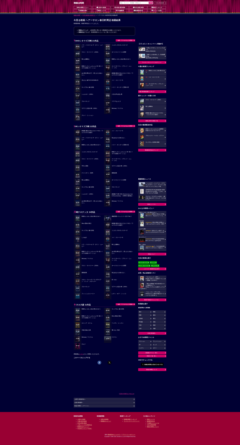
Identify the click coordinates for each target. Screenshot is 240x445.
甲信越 (141, 322)
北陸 (154, 322)
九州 (140, 328)
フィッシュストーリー (88, 293)
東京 (140, 312)
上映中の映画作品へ (79, 399)
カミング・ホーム (87, 323)
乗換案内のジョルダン (114, 434)
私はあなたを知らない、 (119, 137)
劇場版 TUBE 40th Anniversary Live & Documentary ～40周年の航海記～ (122, 195)
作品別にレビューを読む (84, 428)
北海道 (141, 318)
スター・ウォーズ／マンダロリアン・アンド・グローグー (91, 280)
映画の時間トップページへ (81, 406)
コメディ (141, 348)
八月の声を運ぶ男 (117, 94)
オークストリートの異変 (119, 52)
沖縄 (154, 328)
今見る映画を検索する (88, 15)
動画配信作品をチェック (151, 150)
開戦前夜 (114, 173)
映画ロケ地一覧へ (152, 356)
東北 (154, 318)
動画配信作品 (139, 10)
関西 (140, 315)
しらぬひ (84, 237)
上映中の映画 (102, 7)
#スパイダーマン (143, 262)
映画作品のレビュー (83, 426)
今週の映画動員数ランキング (146, 91)
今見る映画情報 (151, 425)
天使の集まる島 (86, 330)
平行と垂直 (85, 166)
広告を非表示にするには (126, 393)
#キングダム (154, 265)
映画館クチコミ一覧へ (152, 352)
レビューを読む (157, 10)
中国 (140, 325)
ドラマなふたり (116, 101)
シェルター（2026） (88, 94)
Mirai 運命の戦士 (87, 223)
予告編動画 (120, 10)
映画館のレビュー (106, 421)
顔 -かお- (114, 279)
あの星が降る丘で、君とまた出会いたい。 (92, 74)
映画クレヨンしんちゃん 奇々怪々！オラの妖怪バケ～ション (92, 67)
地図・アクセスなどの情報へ (125, 40)
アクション (142, 341)
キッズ (155, 344)
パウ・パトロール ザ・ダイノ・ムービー (92, 46)
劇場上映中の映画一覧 (152, 121)
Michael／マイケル (117, 108)
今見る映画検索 (159, 3)
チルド (84, 344)
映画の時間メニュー (83, 7)
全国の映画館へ (151, 333)
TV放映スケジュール (153, 423)
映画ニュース (102, 10)
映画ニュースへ (151, 204)
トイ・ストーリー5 (117, 80)
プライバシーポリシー (128, 434)
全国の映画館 (104, 419)
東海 (154, 315)
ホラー (155, 348)
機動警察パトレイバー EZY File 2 (121, 216)
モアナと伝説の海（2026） (90, 108)
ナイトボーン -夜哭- (87, 173)
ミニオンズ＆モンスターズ (120, 45)
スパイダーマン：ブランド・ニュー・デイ (121, 67)
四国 (154, 325)
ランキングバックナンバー (132, 421)
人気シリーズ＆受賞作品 (84, 425)
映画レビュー (151, 254)
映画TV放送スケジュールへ (151, 300)
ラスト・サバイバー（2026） (90, 52)
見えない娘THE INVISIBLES (90, 80)
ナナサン (114, 337)
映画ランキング (157, 7)
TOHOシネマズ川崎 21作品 (86, 41)
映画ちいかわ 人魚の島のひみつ (121, 59)
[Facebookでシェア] (99, 362)
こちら (81, 354)
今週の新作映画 (120, 7)
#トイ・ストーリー (144, 265)
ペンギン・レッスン (118, 323)
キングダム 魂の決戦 (88, 87)
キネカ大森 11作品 (82, 305)
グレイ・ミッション (87, 115)
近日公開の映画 (139, 7)
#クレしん (153, 262)
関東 (154, 312)
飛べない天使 (116, 330)
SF (140, 344)
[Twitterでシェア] (109, 362)
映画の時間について (151, 369)
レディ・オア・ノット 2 (119, 293)
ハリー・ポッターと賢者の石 (120, 87)
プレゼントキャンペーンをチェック (151, 62)
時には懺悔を (86, 59)
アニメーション (157, 341)
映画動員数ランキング (130, 419)
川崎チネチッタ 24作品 (84, 212)
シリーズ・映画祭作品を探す (152, 269)
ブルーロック (86, 101)
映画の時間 (77, 15)
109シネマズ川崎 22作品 (85, 126)
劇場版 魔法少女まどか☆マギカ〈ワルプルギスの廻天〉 (122, 74)
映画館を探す (83, 10)
